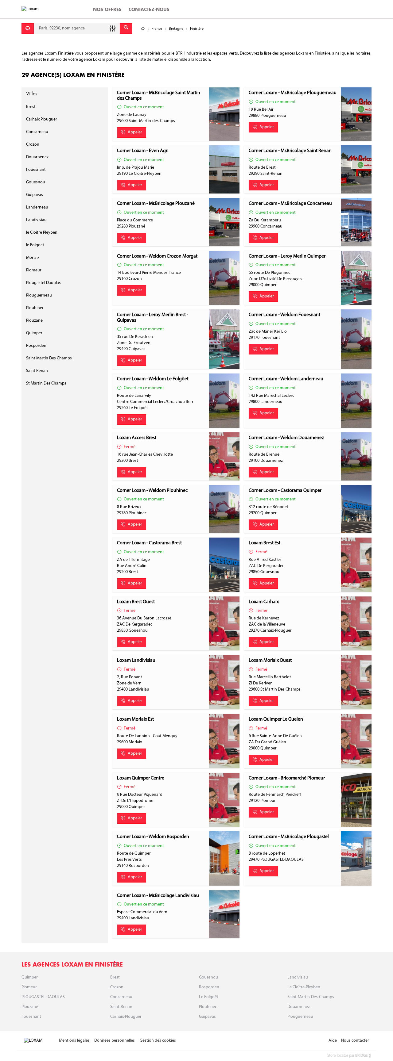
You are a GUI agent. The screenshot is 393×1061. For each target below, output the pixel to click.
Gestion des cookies (158, 1040)
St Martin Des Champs (46, 383)
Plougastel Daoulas (43, 283)
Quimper (34, 333)
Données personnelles (114, 1040)
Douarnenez (37, 157)
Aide (333, 1040)
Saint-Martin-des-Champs (310, 997)
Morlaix (32, 257)
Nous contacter (355, 1040)
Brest (31, 107)
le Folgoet (35, 245)
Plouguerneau (39, 295)
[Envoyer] (126, 28)
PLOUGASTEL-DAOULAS (43, 997)
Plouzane (34, 320)
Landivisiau (36, 220)
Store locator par (347, 1056)
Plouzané (29, 1007)
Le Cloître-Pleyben (303, 987)
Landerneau (37, 207)
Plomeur (33, 270)
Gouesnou (35, 182)
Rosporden (36, 345)
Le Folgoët (208, 997)
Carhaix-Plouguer (126, 1016)
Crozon (32, 144)
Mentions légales (74, 1040)
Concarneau (37, 132)
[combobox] (77, 28)
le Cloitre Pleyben (41, 232)
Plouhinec (35, 308)
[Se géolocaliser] (27, 28)
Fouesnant (36, 169)
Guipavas (34, 195)
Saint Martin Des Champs (49, 358)
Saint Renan (37, 371)
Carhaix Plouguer (41, 119)
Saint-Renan (121, 1007)
